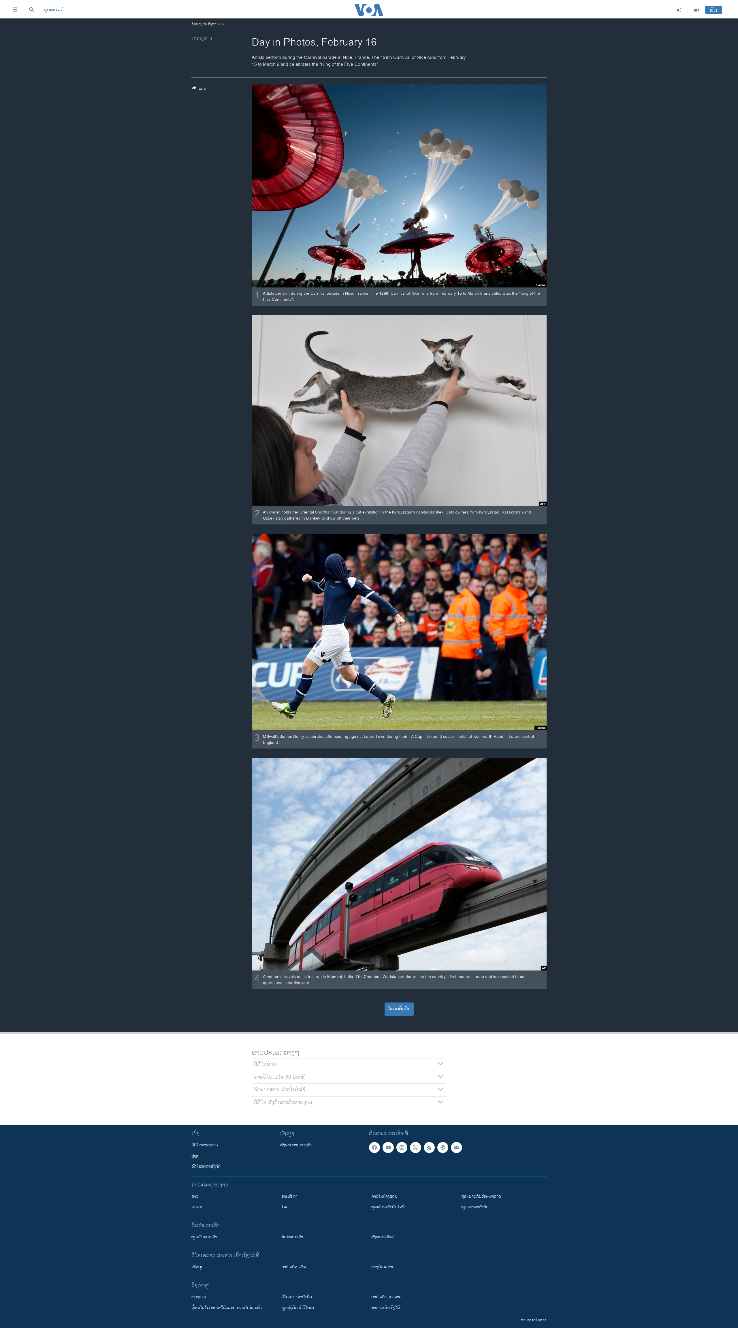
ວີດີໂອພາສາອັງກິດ (206, 1166)
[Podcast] (442, 1147)
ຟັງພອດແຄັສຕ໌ (382, 1237)
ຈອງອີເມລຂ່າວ (383, 1267)
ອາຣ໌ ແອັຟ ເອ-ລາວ (386, 1297)
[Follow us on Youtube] (388, 1147)
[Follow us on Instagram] (401, 1147)
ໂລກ (285, 1207)
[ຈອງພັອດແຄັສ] (456, 1147)
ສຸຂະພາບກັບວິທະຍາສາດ (481, 1196)
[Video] (696, 10)
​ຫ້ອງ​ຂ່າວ (198, 1297)
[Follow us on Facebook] (374, 1147)
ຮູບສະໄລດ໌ (53, 10)
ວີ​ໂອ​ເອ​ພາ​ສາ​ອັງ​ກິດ (296, 1297)
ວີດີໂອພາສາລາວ (204, 1145)
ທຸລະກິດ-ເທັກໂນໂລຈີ (387, 1207)
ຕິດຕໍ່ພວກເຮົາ (292, 1237)
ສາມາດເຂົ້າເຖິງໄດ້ (385, 1308)
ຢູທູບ (195, 1156)
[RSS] (429, 1147)
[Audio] (679, 10)
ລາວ (195, 1196)
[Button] (199, 89)
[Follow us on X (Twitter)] (415, 1147)
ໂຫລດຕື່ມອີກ (399, 1009)
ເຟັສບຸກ (197, 1267)
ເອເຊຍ (196, 1207)
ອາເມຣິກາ (289, 1196)
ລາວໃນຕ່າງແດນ (384, 1196)
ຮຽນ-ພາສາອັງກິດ (475, 1207)
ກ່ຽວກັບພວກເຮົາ (204, 1237)
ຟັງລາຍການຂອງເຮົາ (296, 1145)
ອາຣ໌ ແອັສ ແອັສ (293, 1267)
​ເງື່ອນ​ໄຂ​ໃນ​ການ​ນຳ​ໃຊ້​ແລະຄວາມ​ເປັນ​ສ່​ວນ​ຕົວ (226, 1308)
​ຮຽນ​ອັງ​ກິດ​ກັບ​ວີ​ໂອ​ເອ (297, 1308)
